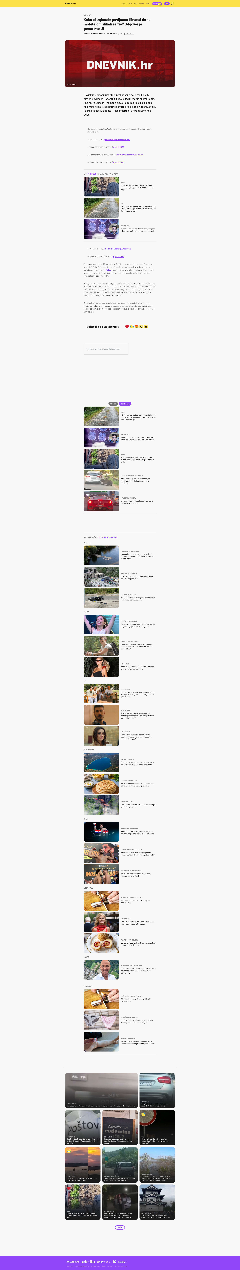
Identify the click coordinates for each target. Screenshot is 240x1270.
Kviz (135, 3)
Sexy (147, 3)
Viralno (124, 3)
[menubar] (173, 3)
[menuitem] (173, 3)
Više (120, 1227)
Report (141, 3)
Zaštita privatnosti (107, 1266)
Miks (130, 3)
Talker (108, 270)
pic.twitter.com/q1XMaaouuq (118, 249)
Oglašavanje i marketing (82, 1266)
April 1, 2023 (118, 147)
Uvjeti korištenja (95, 1266)
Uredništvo (70, 1266)
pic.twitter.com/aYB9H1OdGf (117, 139)
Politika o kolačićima (121, 1266)
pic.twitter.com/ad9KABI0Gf (130, 154)
